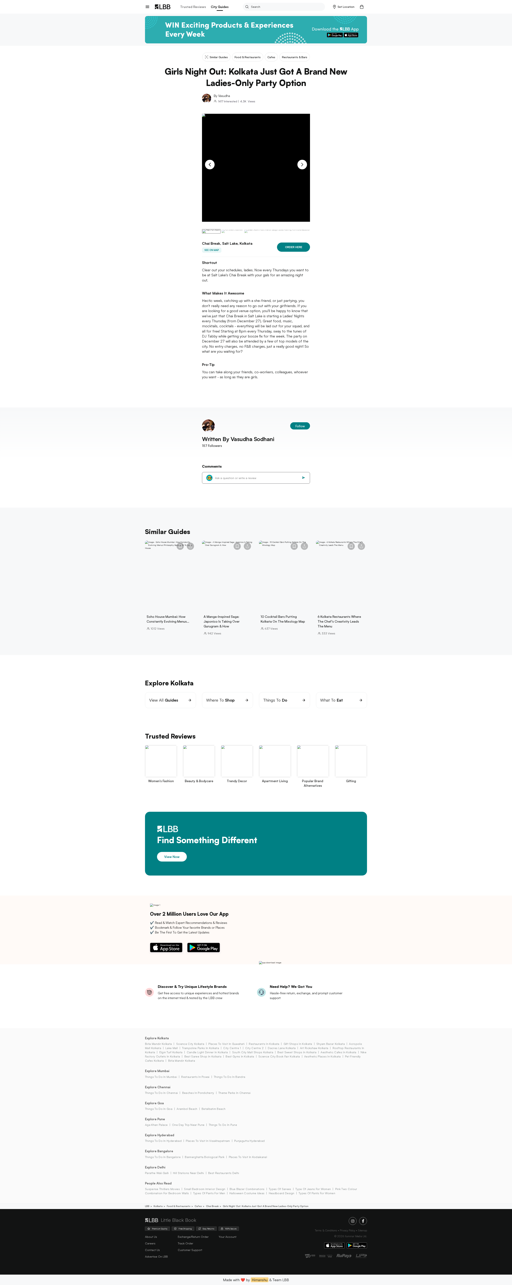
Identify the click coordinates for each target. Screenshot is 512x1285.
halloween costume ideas (246, 1193)
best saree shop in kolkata (202, 1056)
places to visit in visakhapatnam (208, 1140)
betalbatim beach (213, 1108)
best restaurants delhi (223, 1173)
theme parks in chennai (234, 1092)
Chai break (212, 1206)
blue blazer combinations (247, 1189)
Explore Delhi (155, 1167)
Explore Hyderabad (159, 1135)
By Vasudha (222, 96)
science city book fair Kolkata (279, 1056)
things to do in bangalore (163, 1157)
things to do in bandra (229, 1076)
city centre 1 (232, 1048)
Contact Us (152, 1250)
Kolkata (158, 1206)
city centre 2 (254, 1048)
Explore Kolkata (157, 1038)
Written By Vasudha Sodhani (238, 438)
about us (151, 1236)
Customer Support (190, 1250)
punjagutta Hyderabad (249, 1140)
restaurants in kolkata (264, 1043)
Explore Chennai (157, 1087)
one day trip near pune (188, 1124)
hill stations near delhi (188, 1173)
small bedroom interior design (204, 1189)
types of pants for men (209, 1193)
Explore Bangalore (159, 1151)
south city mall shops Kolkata (252, 1052)
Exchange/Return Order (193, 1236)
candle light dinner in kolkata (207, 1052)
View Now (172, 857)
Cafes (198, 1206)
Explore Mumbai (157, 1071)
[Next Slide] (302, 164)
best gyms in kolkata (240, 1056)
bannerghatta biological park (204, 1157)
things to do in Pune (223, 1124)
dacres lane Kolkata (282, 1048)
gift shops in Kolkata (298, 1043)
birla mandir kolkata (158, 1043)
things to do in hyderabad (163, 1140)
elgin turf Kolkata (170, 1052)
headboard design (281, 1193)
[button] (343, 7)
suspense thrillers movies (162, 1189)
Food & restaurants (178, 1206)
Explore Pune (155, 1119)
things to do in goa (158, 1108)
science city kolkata (190, 1043)
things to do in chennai (161, 1092)
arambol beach (187, 1108)
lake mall (171, 1048)
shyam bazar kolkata (330, 1043)
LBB (147, 1206)
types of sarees (280, 1189)
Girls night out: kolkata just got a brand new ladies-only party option (265, 1206)
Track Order (185, 1243)
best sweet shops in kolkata (296, 1052)
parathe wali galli (157, 1173)
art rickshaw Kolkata (314, 1048)
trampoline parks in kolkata (200, 1048)
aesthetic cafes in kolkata (338, 1052)
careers (150, 1243)
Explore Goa (154, 1103)
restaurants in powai (195, 1076)
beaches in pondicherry (198, 1092)
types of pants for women (317, 1193)
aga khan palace (156, 1124)
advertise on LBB (156, 1256)
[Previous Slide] (210, 164)
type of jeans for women (313, 1189)
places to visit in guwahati (226, 1043)
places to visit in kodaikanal (248, 1157)
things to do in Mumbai (161, 1076)
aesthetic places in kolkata (322, 1056)
